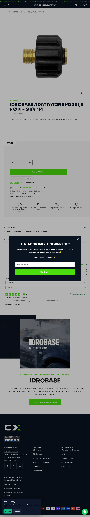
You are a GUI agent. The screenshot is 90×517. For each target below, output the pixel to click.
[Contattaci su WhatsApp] (85, 512)
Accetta (8, 511)
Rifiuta (17, 511)
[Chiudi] (78, 239)
